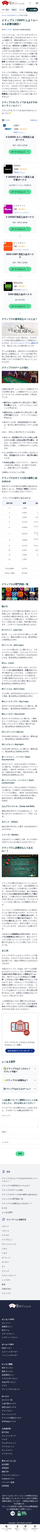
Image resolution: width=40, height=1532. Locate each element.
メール (5, 1142)
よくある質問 (32, 10)
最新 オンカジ (17, 1529)
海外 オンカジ (7, 1367)
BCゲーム (5, 1330)
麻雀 (3, 1284)
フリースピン (7, 1410)
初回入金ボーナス (9, 1407)
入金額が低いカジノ (35, 1529)
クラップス (6, 1293)
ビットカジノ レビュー (21, 249)
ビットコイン (7, 1450)
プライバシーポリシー (11, 1475)
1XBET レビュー (19, 132)
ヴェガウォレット (9, 1442)
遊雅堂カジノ (7, 1326)
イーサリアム (7, 1453)
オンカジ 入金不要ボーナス (6, 1529)
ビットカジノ (19, 242)
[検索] (30, 3)
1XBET (16, 125)
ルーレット (6, 1257)
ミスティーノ (19, 205)
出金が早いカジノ (9, 1382)
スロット (5, 1226)
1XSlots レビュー (19, 172)
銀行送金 (5, 1432)
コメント (6, 1115)
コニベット (6, 1322)
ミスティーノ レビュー (21, 212)
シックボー (6, 1279)
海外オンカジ (25, 1529)
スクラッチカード (9, 1275)
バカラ (4, 1248)
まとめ (22, 10)
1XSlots (16, 165)
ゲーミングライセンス (11, 1389)
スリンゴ (5, 1270)
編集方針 (5, 1471)
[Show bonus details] (20, 158)
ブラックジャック (9, 1244)
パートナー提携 (8, 1482)
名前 (4, 1132)
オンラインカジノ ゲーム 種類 (23, 343)
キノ (3, 1266)
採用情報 (5, 1485)
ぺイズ (4, 1439)
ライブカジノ (7, 1239)
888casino (18, 282)
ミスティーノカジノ (10, 1337)
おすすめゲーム (13, 15)
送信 (20, 1154)
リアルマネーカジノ (10, 1378)
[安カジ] (13, 3)
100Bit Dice (6, 1288)
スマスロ (5, 1235)
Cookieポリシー (8, 1478)
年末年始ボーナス (9, 1421)
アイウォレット (8, 1446)
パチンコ (5, 1230)
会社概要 (5, 1464)
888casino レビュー (20, 289)
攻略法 (14, 10)
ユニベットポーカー (10, 1351)
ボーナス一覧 (7, 1399)
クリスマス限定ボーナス (11, 1417)
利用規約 (5, 1467)
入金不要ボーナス (9, 1403)
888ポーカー (7, 1348)
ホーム (4, 15)
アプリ (4, 1385)
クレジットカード (9, 1435)
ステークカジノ (8, 1333)
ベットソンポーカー (10, 1355)
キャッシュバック (9, 1414)
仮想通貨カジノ (8, 1374)
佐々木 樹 (8, 29)
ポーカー (5, 1262)
